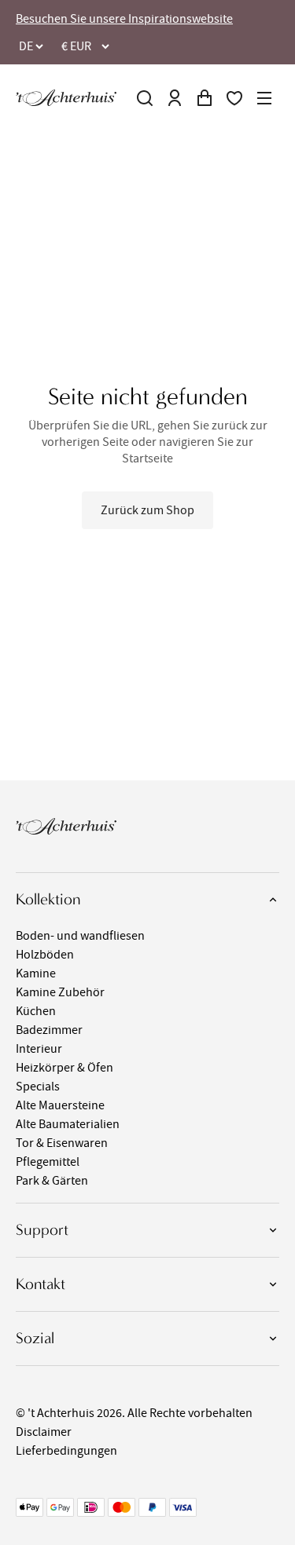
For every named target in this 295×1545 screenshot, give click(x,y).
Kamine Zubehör (60, 992)
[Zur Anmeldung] (175, 98)
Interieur (39, 1049)
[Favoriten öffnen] (234, 98)
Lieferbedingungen (66, 1451)
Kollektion (48, 899)
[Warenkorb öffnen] (204, 98)
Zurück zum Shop (147, 510)
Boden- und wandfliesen (80, 936)
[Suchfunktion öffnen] (145, 98)
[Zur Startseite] (66, 97)
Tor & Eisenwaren (62, 1143)
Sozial (35, 1338)
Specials (38, 1086)
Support (42, 1230)
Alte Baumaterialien (68, 1124)
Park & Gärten (52, 1181)
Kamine (36, 973)
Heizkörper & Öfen (64, 1068)
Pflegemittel (47, 1162)
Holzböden (45, 954)
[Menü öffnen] (264, 98)
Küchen (36, 1011)
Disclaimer (44, 1432)
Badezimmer (49, 1030)
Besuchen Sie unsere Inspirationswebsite (124, 19)
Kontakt (40, 1284)
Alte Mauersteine (60, 1105)
